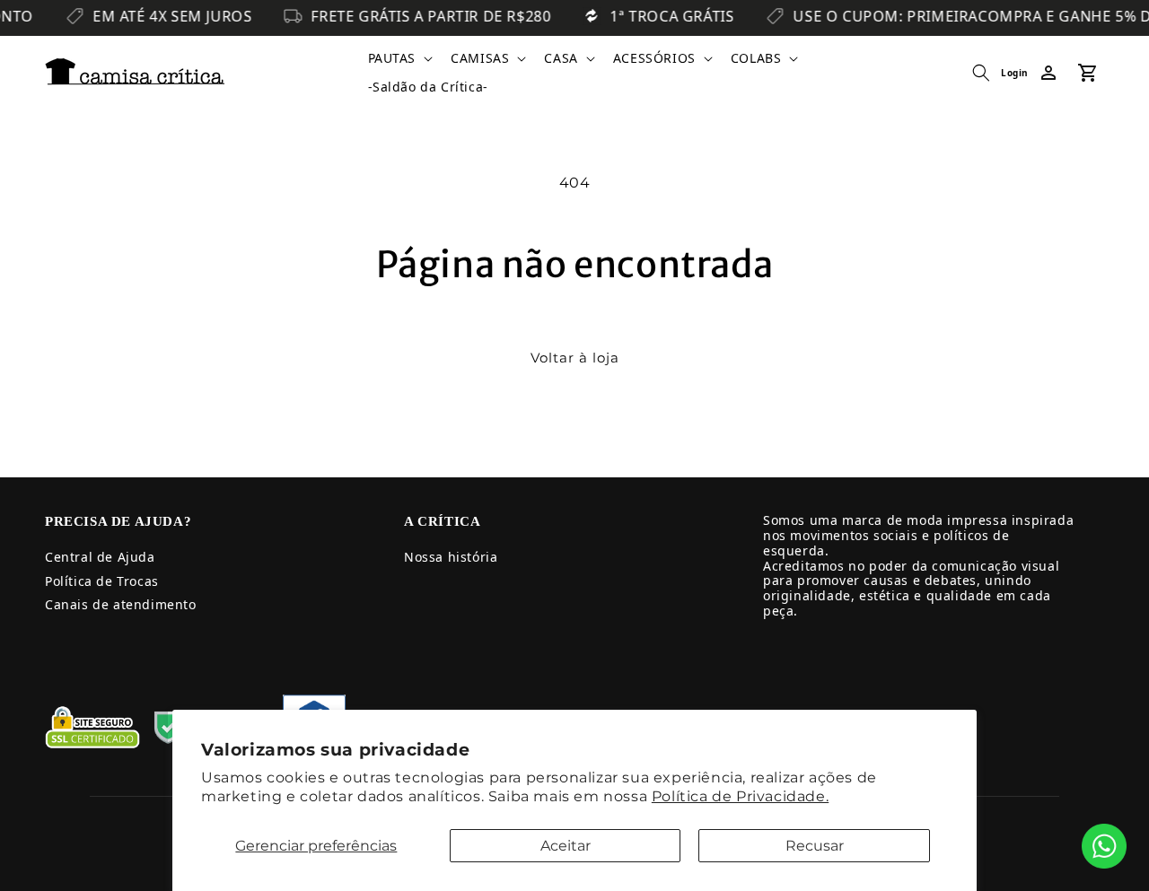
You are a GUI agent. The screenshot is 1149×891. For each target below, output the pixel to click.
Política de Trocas (102, 581)
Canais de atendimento (121, 604)
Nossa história (450, 556)
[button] (399, 58)
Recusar (814, 845)
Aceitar (565, 845)
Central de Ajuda (100, 556)
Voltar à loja (575, 357)
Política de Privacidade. (740, 796)
